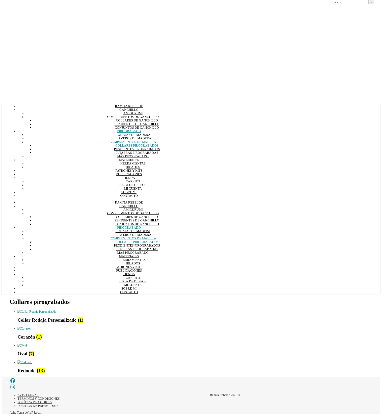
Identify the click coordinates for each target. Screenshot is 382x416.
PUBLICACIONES (129, 174)
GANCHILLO (128, 109)
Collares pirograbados (137, 145)
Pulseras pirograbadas (137, 152)
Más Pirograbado (133, 156)
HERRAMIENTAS (133, 163)
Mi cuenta (133, 188)
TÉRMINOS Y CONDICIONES (39, 398)
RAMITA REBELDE (129, 106)
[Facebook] (44, 380)
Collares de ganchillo (137, 120)
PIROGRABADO (129, 131)
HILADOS (133, 167)
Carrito (133, 181)
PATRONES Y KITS (128, 170)
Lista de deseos (132, 185)
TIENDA (129, 177)
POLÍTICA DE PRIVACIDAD (38, 405)
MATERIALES (129, 160)
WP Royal (34, 412)
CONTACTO (129, 195)
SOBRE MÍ (128, 192)
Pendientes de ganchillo (137, 124)
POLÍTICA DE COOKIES (35, 402)
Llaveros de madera (133, 138)
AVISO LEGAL (28, 395)
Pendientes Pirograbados (137, 149)
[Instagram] (44, 387)
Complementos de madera (133, 142)
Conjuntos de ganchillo (137, 127)
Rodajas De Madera (133, 134)
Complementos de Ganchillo (133, 116)
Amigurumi (133, 113)
